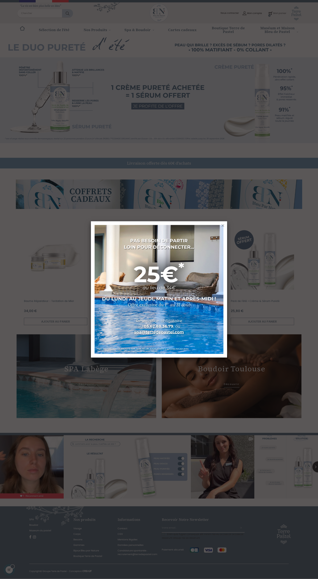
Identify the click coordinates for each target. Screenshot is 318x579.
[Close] (223, 225)
